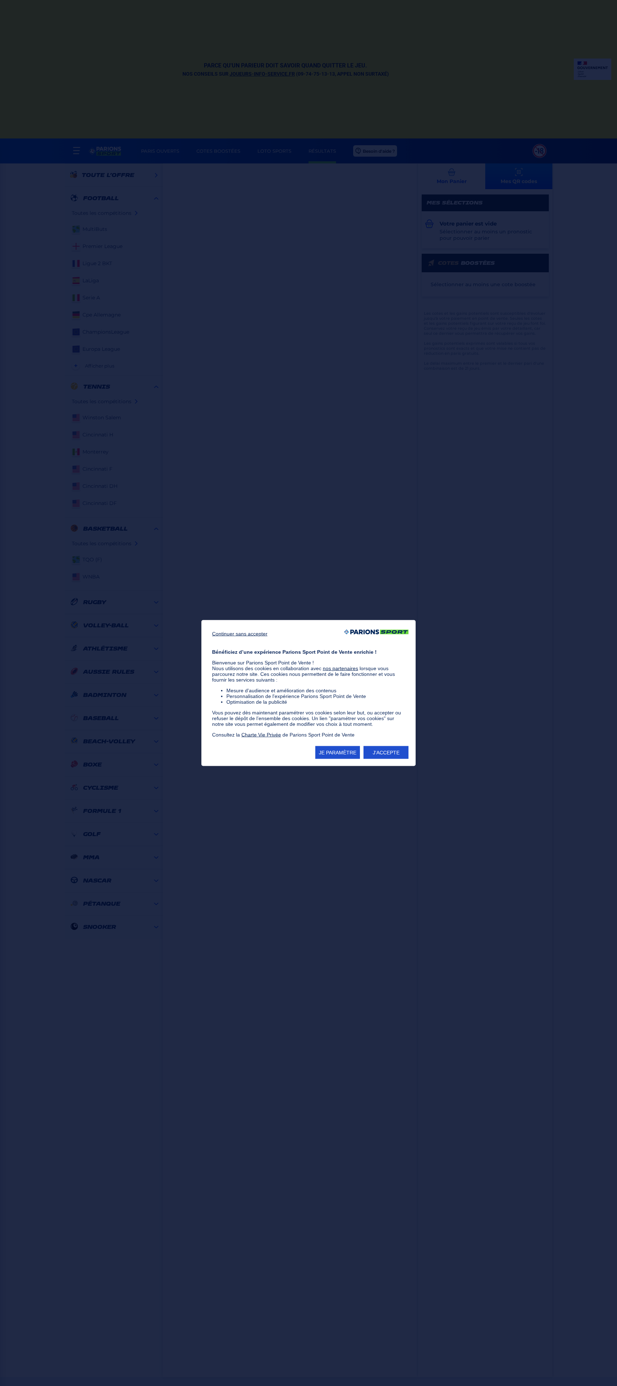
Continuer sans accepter (239, 634)
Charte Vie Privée (261, 735)
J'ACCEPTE (386, 752)
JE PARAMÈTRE (337, 752)
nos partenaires (340, 668)
